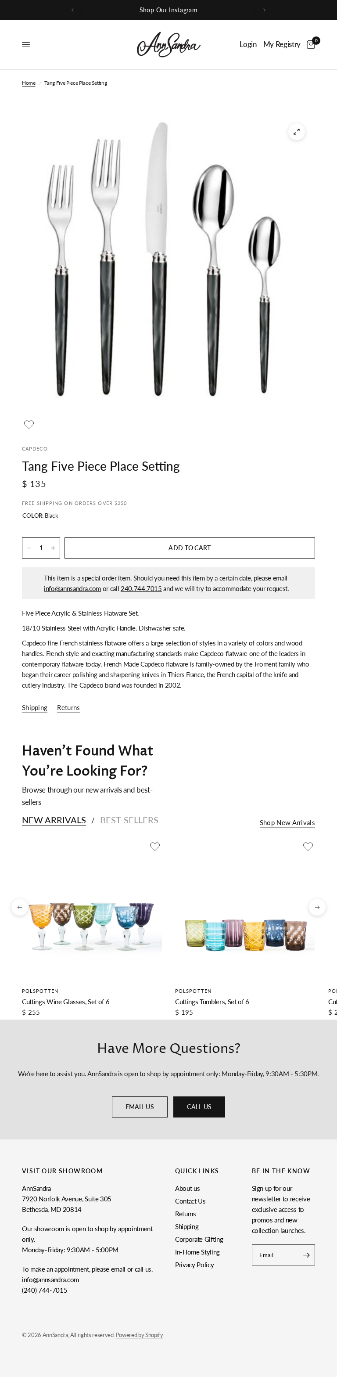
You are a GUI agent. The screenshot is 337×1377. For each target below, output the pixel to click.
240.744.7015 (141, 588)
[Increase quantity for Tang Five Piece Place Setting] (53, 548)
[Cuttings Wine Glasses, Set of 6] (92, 910)
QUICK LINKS (197, 1171)
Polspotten (40, 991)
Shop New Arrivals (287, 822)
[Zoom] (296, 131)
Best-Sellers (129, 820)
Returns (185, 1214)
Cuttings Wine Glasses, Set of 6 (65, 1002)
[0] (309, 44)
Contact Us (190, 1201)
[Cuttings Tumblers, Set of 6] (245, 910)
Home (29, 82)
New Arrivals (54, 820)
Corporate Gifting (199, 1239)
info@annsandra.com (72, 588)
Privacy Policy (194, 1265)
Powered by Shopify (139, 1334)
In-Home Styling (197, 1252)
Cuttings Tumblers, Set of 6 (212, 1002)
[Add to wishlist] (29, 425)
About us (187, 1188)
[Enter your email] (306, 1254)
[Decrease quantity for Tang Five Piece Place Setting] (29, 548)
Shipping (186, 1226)
